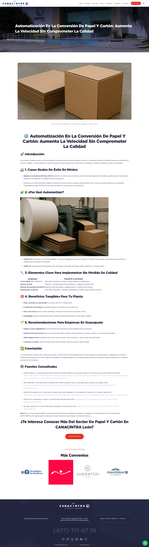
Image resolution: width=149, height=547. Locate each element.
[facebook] (63, 539)
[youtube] (81, 539)
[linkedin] (77, 539)
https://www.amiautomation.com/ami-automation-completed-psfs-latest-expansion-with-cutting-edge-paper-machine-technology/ (70, 385)
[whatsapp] (86, 539)
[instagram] (68, 539)
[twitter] (72, 539)
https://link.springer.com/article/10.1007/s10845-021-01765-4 (98, 406)
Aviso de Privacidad (73, 544)
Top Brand (92, 544)
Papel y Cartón (93, 124)
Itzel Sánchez (57, 124)
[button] (143, 3)
